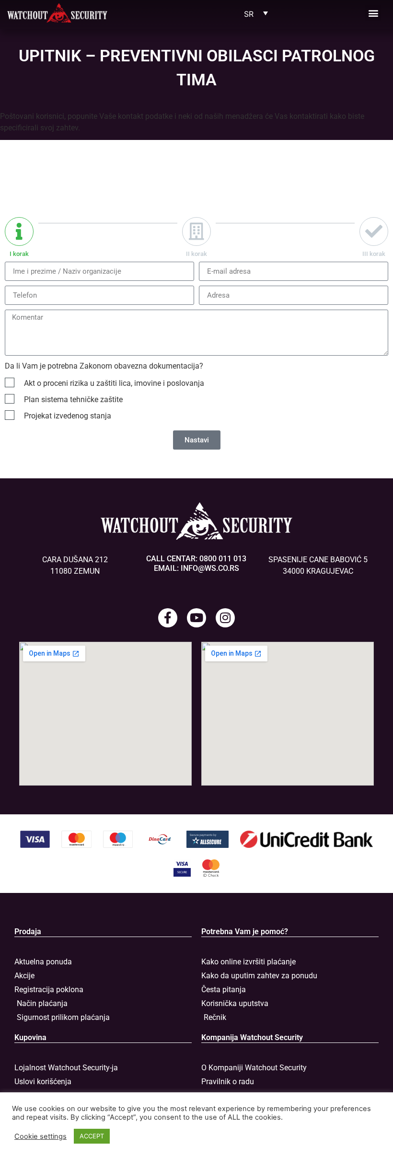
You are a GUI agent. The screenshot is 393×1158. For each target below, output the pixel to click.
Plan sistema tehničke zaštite (73, 399)
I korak (19, 254)
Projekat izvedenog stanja (67, 415)
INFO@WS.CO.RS (210, 568)
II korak (196, 254)
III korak (373, 254)
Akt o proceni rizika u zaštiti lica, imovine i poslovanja (114, 383)
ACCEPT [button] (92, 1136)
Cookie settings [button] (40, 1136)
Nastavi (197, 440)
